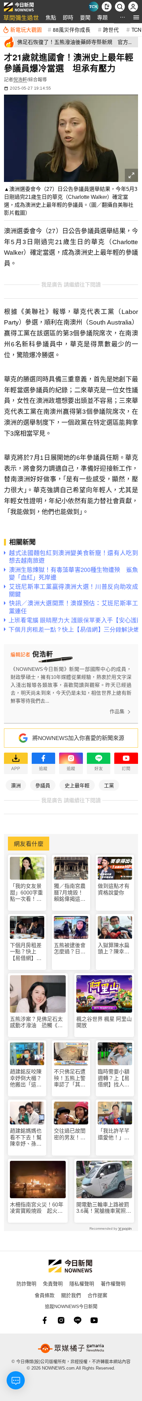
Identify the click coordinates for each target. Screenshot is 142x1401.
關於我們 (71, 1294)
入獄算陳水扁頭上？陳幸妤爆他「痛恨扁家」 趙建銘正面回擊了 (115, 948)
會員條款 (44, 1294)
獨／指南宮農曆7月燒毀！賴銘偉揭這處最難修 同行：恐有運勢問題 (70, 892)
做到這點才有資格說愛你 (113, 889)
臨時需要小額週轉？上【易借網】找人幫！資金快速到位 (113, 1078)
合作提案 (97, 1294)
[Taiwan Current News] (93, 7)
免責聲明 (53, 1283)
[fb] (44, 1320)
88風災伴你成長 (71, 29)
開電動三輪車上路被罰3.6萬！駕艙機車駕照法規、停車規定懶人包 (103, 1208)
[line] (77, 1320)
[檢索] (120, 7)
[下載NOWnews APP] (107, 7)
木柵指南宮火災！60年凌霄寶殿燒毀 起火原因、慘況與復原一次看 (36, 1208)
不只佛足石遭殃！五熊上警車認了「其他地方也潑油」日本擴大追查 (70, 1078)
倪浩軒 (20, 79)
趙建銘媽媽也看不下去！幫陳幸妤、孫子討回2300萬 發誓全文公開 (26, 1137)
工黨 (109, 785)
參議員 (42, 785)
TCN (136, 29)
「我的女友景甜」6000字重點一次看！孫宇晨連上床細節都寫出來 (26, 892)
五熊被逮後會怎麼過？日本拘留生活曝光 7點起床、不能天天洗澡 (71, 948)
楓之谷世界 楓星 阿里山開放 (104, 1022)
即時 (68, 17)
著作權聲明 (113, 1283)
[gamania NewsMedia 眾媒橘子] (71, 1348)
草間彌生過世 (21, 17)
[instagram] (61, 1320)
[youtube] (94, 1320)
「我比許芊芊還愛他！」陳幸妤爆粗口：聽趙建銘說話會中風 (113, 1134)
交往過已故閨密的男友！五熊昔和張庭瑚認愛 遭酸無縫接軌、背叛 (70, 1134)
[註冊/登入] (133, 7)
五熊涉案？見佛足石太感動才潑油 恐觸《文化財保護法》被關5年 (36, 1022)
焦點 (51, 17)
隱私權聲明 (81, 1283)
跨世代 (111, 29)
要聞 (85, 17)
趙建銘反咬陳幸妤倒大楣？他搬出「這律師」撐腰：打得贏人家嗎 (26, 1078)
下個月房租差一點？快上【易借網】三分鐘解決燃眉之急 (26, 951)
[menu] (136, 17)
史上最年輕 (77, 785)
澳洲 (16, 785)
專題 (102, 17)
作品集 (117, 711)
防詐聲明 (26, 1283)
